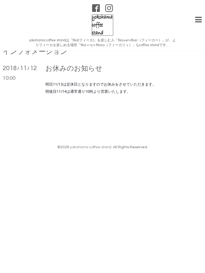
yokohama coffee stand (90, 147)
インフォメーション (35, 51)
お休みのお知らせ (73, 68)
